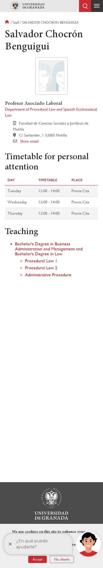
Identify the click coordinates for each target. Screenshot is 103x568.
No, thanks (62, 559)
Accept (37, 559)
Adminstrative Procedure (48, 274)
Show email (29, 141)
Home (7, 22)
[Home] (27, 6)
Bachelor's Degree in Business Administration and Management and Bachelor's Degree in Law (48, 248)
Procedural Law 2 (41, 267)
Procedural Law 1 (41, 260)
